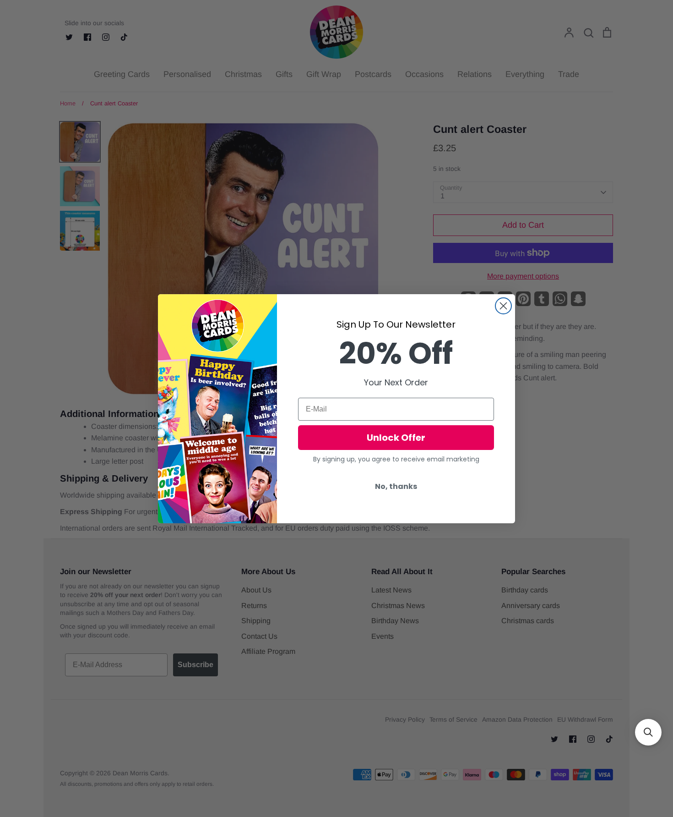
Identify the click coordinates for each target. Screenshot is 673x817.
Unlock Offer (396, 437)
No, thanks (396, 486)
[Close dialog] (503, 306)
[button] (648, 732)
